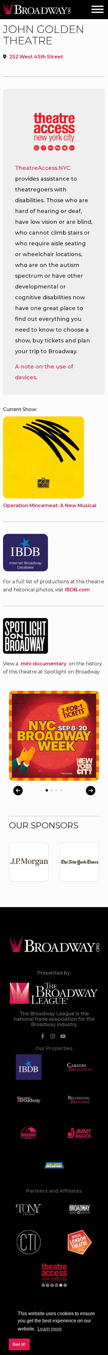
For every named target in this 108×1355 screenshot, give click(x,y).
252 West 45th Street (36, 57)
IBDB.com (77, 590)
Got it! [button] (19, 1344)
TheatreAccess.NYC (42, 168)
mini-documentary (43, 664)
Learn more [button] (50, 1328)
